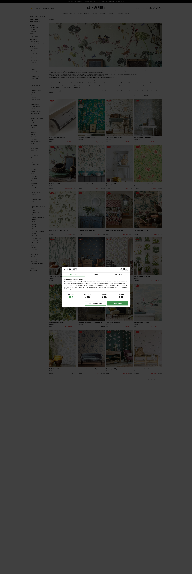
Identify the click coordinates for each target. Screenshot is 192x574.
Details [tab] (96, 274)
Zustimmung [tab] (73, 274)
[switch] (87, 297)
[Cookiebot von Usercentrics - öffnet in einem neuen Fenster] (121, 269)
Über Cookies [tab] (118, 274)
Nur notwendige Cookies (95, 303)
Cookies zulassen (117, 303)
